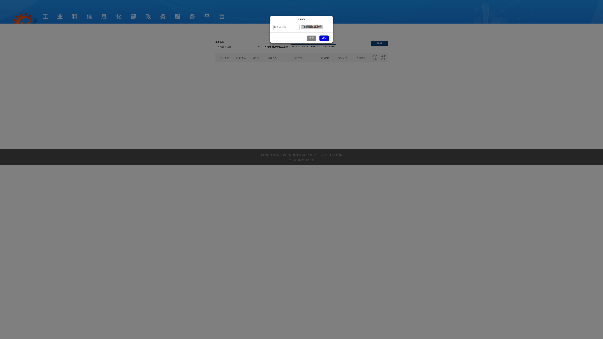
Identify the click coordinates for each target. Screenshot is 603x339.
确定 (324, 38)
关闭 (311, 38)
